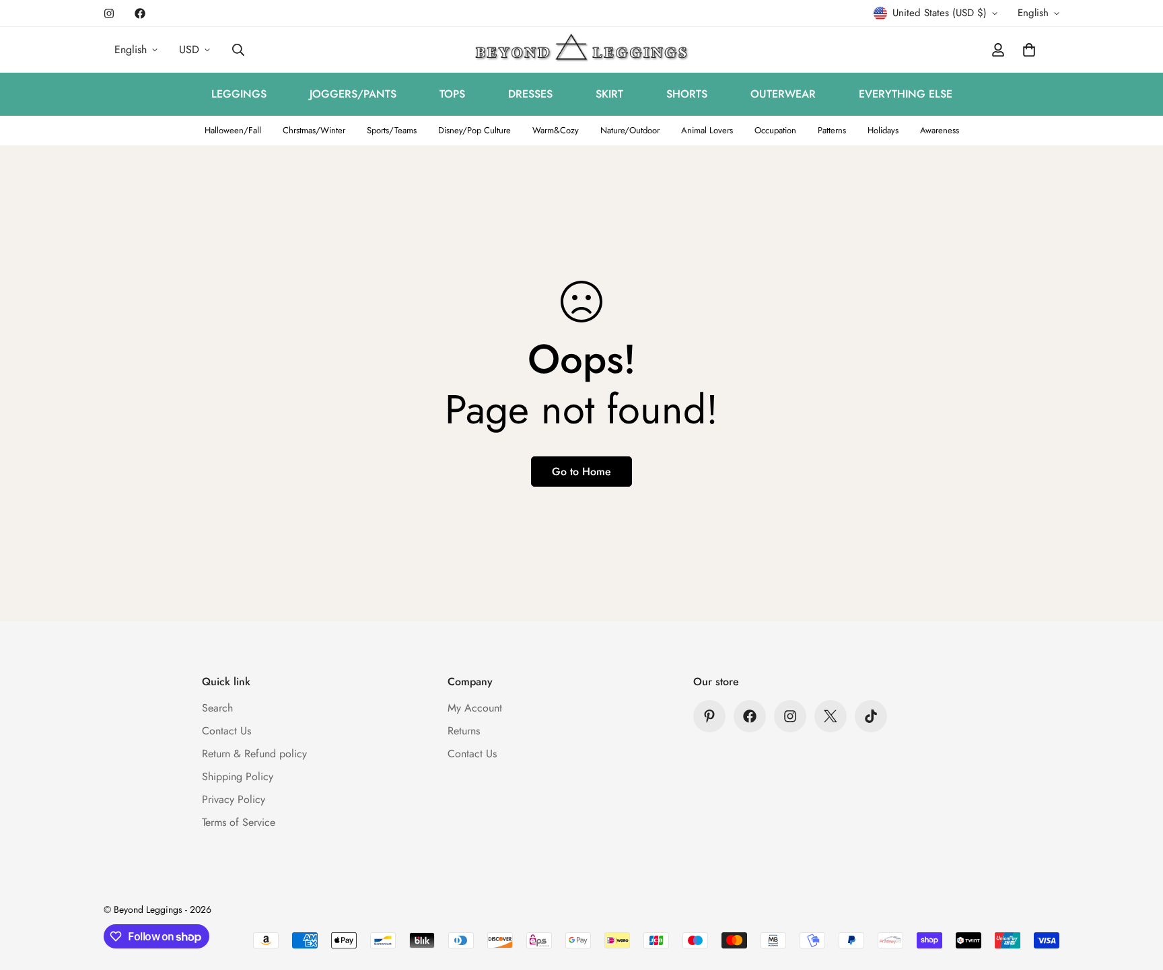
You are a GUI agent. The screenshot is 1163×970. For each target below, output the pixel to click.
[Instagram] (109, 13)
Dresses (530, 94)
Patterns (832, 130)
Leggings (239, 94)
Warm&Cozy (555, 130)
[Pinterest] (709, 716)
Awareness (939, 130)
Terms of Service (238, 822)
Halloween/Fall (233, 130)
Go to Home (581, 471)
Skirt (609, 94)
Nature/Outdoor (630, 130)
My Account (475, 708)
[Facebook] (140, 13)
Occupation (775, 130)
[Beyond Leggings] (581, 50)
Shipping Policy (237, 776)
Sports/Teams (392, 130)
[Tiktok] (871, 716)
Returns (464, 730)
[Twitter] (830, 716)
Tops (452, 94)
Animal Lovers (707, 130)
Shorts (686, 94)
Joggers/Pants (353, 94)
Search (217, 708)
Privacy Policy (233, 799)
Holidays (883, 130)
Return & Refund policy (254, 753)
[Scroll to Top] (1136, 896)
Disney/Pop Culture (474, 130)
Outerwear (783, 94)
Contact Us (226, 730)
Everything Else (905, 94)
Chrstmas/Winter (314, 130)
